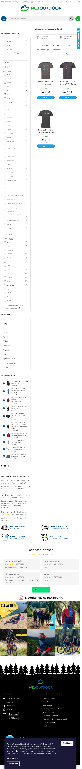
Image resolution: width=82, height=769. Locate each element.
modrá (17, 98)
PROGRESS (17, 250)
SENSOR (17, 254)
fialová (17, 78)
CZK (79, 2)
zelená (17, 82)
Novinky (6, 354)
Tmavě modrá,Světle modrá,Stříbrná (17, 210)
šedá (17, 94)
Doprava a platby (11, 2)
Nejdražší (68, 45)
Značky (6, 367)
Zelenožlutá (17, 172)
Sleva (17, 57)
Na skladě (17, 41)
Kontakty (25, 2)
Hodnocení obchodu (41, 550)
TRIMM (17, 269)
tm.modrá (17, 117)
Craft (17, 281)
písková (17, 153)
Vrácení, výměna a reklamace (53, 709)
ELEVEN (17, 293)
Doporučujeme (42, 45)
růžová (17, 121)
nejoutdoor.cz (11, 709)
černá (17, 90)
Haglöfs (17, 301)
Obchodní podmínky (50, 715)
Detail (45, 98)
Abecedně (57, 50)
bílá (17, 86)
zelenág (17, 224)
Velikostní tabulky (49, 712)
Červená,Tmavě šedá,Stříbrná (17, 204)
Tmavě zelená (17, 145)
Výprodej (6, 350)
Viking (17, 297)
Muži (5, 319)
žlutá (17, 75)
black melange (17, 180)
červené (17, 168)
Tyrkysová (17, 133)
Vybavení (6, 341)
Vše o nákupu (38, 2)
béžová (17, 137)
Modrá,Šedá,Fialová (17, 220)
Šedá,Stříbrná (17, 199)
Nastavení (13, 764)
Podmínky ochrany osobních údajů (55, 719)
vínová (17, 129)
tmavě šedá (17, 160)
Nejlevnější (57, 45)
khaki (17, 125)
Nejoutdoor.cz (11, 705)
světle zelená (17, 156)
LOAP (17, 262)
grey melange (17, 188)
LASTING (17, 277)
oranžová (17, 114)
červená (17, 102)
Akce (17, 45)
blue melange (17, 184)
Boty (5, 332)
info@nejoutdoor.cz (13, 698)
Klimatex (17, 258)
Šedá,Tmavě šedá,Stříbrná (17, 195)
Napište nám (47, 726)
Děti (5, 328)
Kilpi (17, 273)
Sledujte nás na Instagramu (44, 597)
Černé (17, 164)
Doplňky (6, 346)
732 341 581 (10, 702)
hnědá (17, 106)
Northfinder (17, 285)
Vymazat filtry (15, 306)
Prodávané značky (49, 722)
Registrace (70, 2)
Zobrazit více (41, 590)
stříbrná (17, 110)
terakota (17, 192)
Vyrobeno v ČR (17, 53)
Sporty (5, 337)
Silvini (17, 289)
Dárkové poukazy (9, 363)
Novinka (17, 49)
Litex (17, 265)
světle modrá (17, 149)
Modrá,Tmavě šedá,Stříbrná (17, 216)
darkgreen (17, 228)
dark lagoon (17, 176)
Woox (17, 246)
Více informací (13, 758)
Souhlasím (67, 743)
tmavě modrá (17, 141)
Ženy (5, 324)
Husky (17, 242)
